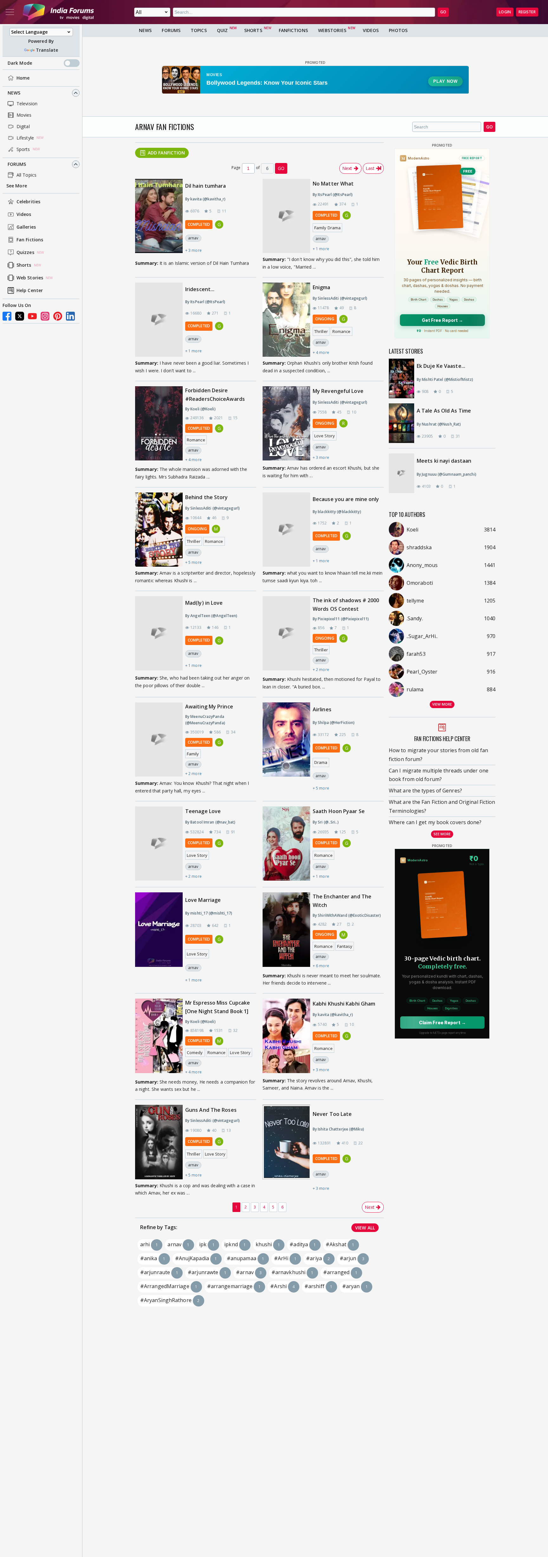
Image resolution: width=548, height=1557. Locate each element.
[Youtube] (32, 316)
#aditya (303, 1244)
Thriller (321, 331)
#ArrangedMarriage (168, 1286)
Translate (47, 50)
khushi (268, 1244)
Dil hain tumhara (205, 185)
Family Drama (327, 228)
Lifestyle (25, 138)
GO (443, 12)
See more (442, 833)
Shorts (23, 265)
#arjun (352, 1258)
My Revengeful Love (338, 391)
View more (442, 704)
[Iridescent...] (159, 320)
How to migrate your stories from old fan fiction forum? (438, 754)
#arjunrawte (207, 1272)
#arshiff (318, 1286)
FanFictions (293, 30)
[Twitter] (19, 316)
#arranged (340, 1272)
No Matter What (333, 183)
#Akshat (340, 1244)
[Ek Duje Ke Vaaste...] (405, 378)
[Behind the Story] (159, 529)
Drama (321, 762)
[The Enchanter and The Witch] (286, 930)
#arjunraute (159, 1272)
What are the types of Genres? (425, 790)
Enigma (321, 287)
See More (16, 186)
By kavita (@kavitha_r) (205, 199)
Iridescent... (199, 289)
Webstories (332, 30)
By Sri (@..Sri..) (326, 822)
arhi (149, 1244)
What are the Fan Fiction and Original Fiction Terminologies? (442, 806)
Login (505, 12)
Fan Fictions (29, 240)
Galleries (26, 227)
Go (489, 127)
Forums (17, 164)
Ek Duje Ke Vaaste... (441, 365)
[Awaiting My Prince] (159, 739)
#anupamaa (245, 1258)
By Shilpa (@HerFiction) (334, 722)
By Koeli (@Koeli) (200, 409)
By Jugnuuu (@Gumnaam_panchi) (446, 474)
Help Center (29, 291)
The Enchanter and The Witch (342, 901)
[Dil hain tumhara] (159, 218)
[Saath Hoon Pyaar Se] (286, 843)
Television (26, 104)
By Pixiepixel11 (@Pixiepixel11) (341, 619)
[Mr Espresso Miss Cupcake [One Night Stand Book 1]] (159, 1037)
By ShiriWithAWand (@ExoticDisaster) (347, 915)
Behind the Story (206, 497)
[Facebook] (7, 316)
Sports (23, 149)
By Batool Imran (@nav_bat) (210, 822)
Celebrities (28, 202)
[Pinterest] (57, 316)
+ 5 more (193, 562)
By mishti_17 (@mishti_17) (208, 913)
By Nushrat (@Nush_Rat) (439, 424)
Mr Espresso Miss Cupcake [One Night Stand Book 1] (217, 1007)
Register (527, 12)
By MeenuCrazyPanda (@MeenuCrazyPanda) (205, 720)
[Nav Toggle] (10, 12)
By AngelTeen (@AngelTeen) (211, 615)
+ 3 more (193, 250)
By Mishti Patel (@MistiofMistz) (445, 379)
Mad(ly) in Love (204, 602)
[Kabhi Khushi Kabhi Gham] (286, 1036)
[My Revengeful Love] (286, 424)
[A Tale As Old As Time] (405, 423)
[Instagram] (45, 316)
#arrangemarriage (234, 1286)
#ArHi (285, 1258)
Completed (199, 224)
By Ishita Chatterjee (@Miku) (338, 1129)
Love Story (324, 436)
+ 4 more (321, 352)
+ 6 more (321, 965)
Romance (341, 331)
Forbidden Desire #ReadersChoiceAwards (215, 394)
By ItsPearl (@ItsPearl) (333, 194)
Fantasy (345, 946)
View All (365, 1228)
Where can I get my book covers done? (435, 822)
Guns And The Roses (211, 1109)
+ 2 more (321, 669)
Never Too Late (332, 1114)
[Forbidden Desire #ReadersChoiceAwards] (159, 424)
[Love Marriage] (159, 939)
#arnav (249, 1272)
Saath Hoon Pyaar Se (339, 811)
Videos (23, 215)
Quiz (222, 30)
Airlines (322, 709)
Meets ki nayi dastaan (444, 460)
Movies (24, 115)
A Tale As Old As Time (444, 410)
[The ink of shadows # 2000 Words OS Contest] (286, 634)
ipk (207, 1244)
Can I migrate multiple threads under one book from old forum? (438, 775)
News (14, 93)
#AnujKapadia (196, 1258)
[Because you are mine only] (286, 529)
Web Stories (29, 278)
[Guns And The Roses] (159, 1142)
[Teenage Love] (159, 843)
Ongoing (324, 319)
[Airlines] (286, 748)
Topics (199, 30)
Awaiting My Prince (209, 706)
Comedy (195, 1052)
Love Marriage (203, 899)
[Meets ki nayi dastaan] (405, 473)
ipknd (235, 1244)
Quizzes (25, 253)
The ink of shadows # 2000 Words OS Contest (346, 604)
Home (22, 78)
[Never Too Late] (286, 1151)
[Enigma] (286, 320)
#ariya (318, 1258)
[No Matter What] (286, 216)
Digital (23, 126)
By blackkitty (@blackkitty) (337, 511)
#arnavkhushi (292, 1272)
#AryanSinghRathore (169, 1300)
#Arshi (282, 1286)
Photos (398, 30)
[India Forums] (58, 12)
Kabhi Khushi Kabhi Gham (344, 1003)
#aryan (355, 1286)
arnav (193, 238)
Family (193, 754)
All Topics (26, 175)
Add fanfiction (166, 153)
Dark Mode (20, 63)
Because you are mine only (346, 499)
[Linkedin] (70, 316)
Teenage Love (203, 811)
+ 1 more (321, 248)
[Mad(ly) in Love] (159, 634)
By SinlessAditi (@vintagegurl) (340, 298)
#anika (152, 1258)
